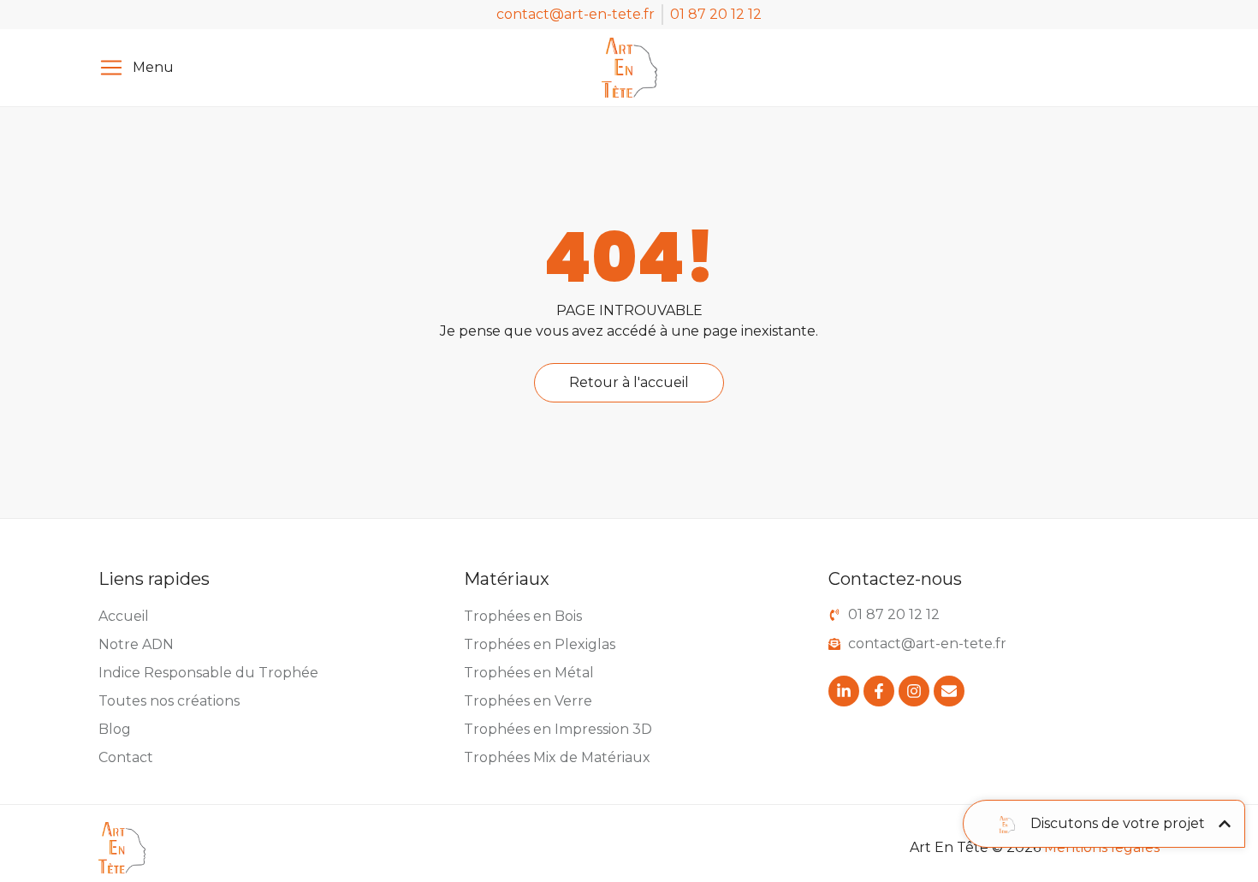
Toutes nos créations (169, 701)
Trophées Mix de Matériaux (557, 757)
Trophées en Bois (523, 616)
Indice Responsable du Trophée (208, 672)
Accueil (123, 616)
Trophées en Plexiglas (539, 644)
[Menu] (111, 67)
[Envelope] (949, 691)
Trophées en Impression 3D (558, 729)
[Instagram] (914, 691)
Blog (114, 729)
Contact (125, 757)
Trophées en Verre (528, 701)
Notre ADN (136, 644)
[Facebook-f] (878, 691)
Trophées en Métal (529, 672)
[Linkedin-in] (843, 691)
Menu (153, 67)
